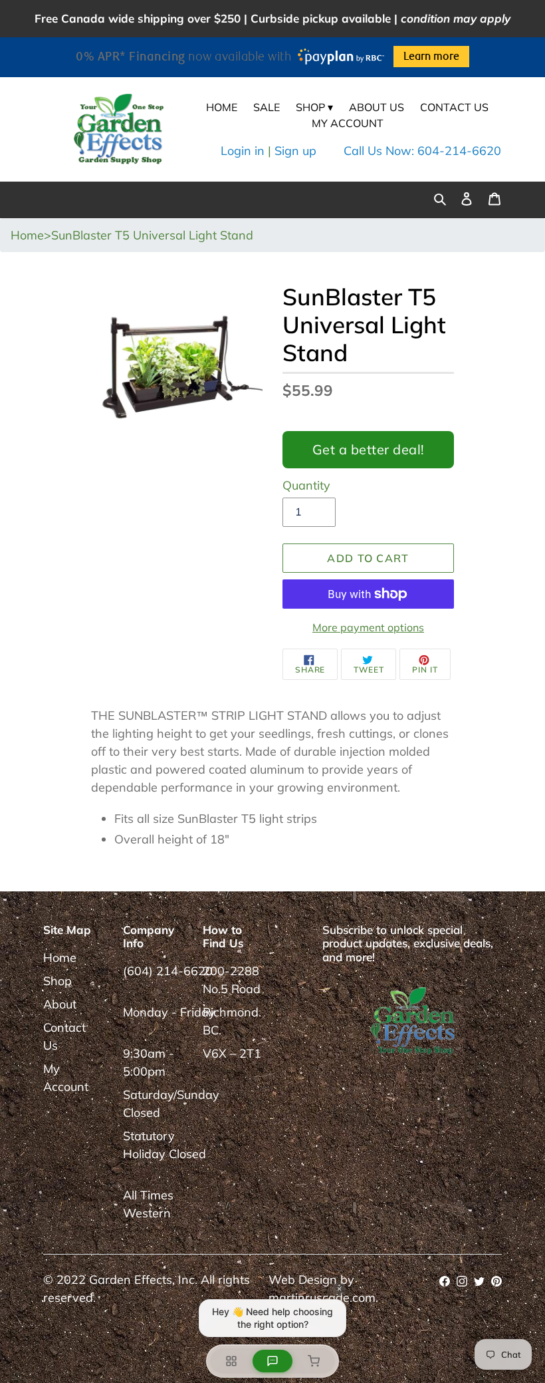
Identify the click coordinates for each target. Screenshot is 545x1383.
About (59, 1004)
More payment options (368, 627)
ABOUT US (376, 107)
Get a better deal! (368, 449)
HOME (221, 107)
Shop (57, 981)
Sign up (295, 150)
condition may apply (455, 18)
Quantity (306, 485)
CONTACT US (454, 107)
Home (59, 957)
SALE (266, 107)
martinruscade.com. (323, 1297)
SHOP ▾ (314, 107)
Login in (243, 150)
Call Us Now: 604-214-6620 (422, 150)
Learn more (431, 56)
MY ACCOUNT (347, 123)
